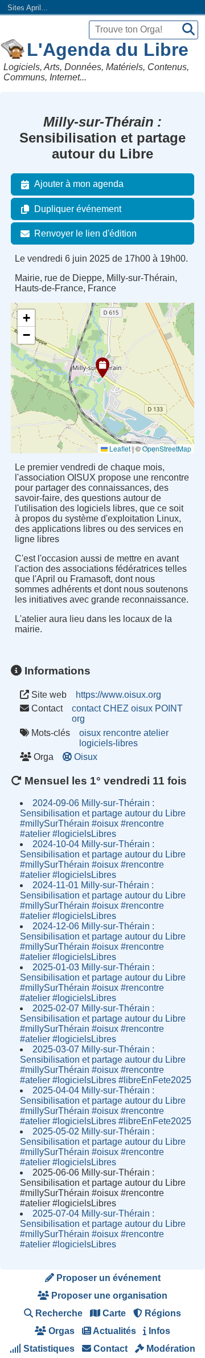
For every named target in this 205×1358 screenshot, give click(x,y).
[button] (102, 367)
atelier (156, 733)
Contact (109, 1348)
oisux (90, 733)
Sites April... (27, 7)
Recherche (58, 1313)
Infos (158, 1331)
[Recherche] (188, 29)
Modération (169, 1348)
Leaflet (119, 448)
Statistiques (48, 1348)
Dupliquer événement (77, 209)
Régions (161, 1313)
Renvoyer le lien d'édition (85, 233)
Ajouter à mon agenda (79, 184)
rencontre (122, 733)
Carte (113, 1313)
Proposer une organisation (108, 1295)
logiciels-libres (108, 743)
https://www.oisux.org (118, 695)
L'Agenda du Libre (107, 49)
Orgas (60, 1331)
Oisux (86, 757)
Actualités (113, 1331)
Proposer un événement (107, 1278)
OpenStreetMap (166, 448)
